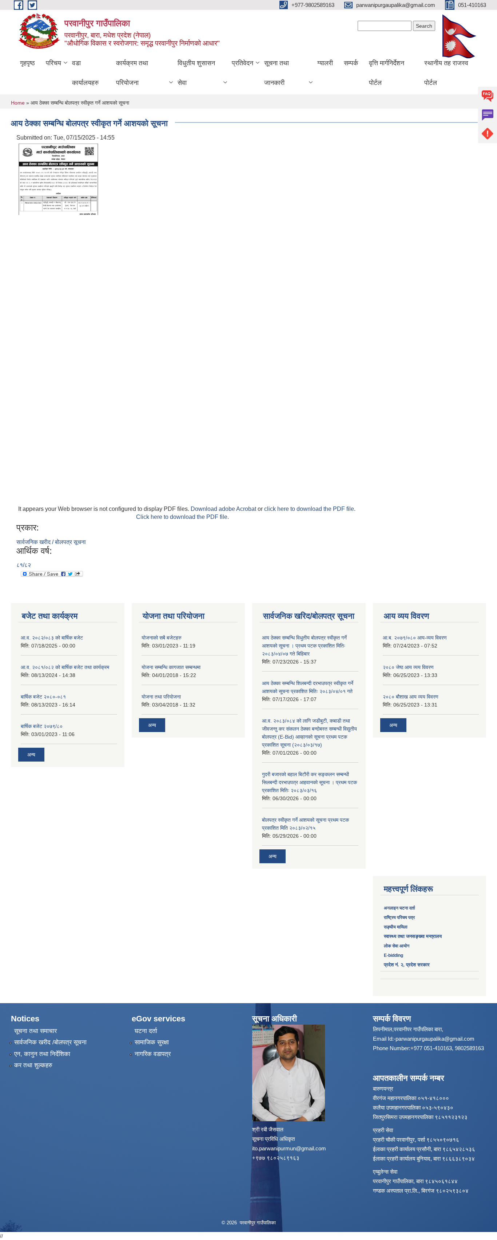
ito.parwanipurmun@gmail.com (289, 1148)
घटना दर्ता (146, 1031)
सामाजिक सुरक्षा (152, 1042)
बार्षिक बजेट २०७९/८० (42, 726)
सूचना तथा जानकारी (276, 72)
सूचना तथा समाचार (35, 1031)
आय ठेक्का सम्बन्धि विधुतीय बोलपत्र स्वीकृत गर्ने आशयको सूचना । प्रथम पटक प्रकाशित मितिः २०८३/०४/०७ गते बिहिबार (304, 646)
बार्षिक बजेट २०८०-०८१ (43, 697)
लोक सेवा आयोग (396, 945)
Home (18, 103)
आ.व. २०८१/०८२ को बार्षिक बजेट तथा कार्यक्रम (65, 667)
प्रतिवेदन (242, 63)
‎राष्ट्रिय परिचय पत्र (399, 917)
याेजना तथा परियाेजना (161, 697)
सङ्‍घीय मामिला (395, 927)
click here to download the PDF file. (309, 509)
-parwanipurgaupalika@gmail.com (434, 1039)
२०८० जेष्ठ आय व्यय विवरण (408, 667)
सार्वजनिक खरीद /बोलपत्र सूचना (50, 1042)
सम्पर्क (351, 63)
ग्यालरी (325, 63)
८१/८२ (23, 565)
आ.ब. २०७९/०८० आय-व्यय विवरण (415, 638)
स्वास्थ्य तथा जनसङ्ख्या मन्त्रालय (413, 936)
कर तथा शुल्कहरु (33, 1065)
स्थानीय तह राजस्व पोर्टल (446, 72)
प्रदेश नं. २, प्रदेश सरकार (407, 964)
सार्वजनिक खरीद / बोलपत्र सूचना (51, 542)
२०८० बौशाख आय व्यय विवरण (410, 697)
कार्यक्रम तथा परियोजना (132, 72)
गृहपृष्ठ (27, 63)
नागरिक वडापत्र (153, 1054)
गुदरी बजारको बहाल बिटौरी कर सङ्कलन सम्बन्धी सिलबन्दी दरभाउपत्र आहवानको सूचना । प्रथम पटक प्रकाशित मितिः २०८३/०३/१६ (309, 782)
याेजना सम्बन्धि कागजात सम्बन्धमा (171, 667)
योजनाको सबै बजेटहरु (162, 638)
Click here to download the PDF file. (182, 517)
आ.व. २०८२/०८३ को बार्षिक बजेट (52, 638)
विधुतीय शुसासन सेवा (196, 72)
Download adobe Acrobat (224, 509)
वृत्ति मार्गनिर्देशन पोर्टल (386, 72)
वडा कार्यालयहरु (85, 72)
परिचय (53, 63)
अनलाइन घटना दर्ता (400, 908)
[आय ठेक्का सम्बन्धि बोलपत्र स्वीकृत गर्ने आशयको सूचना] (58, 179)
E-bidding (393, 955)
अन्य (31, 755)
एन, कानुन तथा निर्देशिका (42, 1054)
